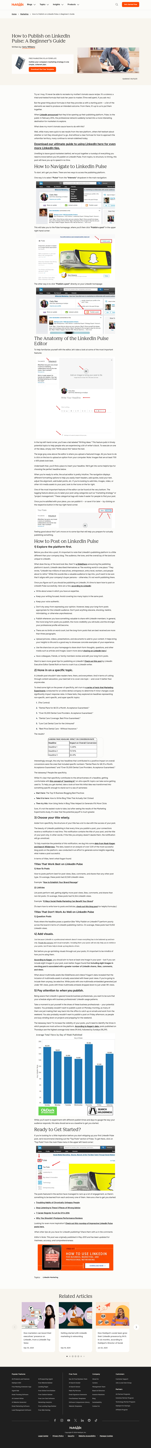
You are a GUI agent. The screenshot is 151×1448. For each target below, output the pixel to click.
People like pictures (45, 943)
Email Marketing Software (20, 1406)
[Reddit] (89, 1421)
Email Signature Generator (78, 1394)
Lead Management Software (21, 1410)
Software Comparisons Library (79, 1402)
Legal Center (43, 1436)
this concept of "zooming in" (62, 781)
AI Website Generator (19, 1402)
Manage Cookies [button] (106, 1436)
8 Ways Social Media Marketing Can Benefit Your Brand (68, 901)
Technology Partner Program (125, 1402)
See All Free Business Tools (78, 1379)
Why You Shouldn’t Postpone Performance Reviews (59, 1218)
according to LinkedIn (81, 586)
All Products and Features (20, 1379)
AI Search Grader (74, 1383)
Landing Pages (43, 1387)
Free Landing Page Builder (47, 1406)
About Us (95, 1379)
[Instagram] (61, 1421)
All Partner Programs (123, 1394)
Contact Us (96, 1406)
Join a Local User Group (124, 1383)
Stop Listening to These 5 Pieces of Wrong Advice (58, 1208)
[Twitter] (75, 1421)
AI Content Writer (18, 1398)
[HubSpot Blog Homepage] (18, 4)
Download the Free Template (42, 69)
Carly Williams (28, 47)
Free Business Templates (77, 1398)
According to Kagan (43, 960)
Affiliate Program (122, 1410)
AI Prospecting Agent (45, 1379)
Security (71, 1436)
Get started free (130, 4)
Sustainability (97, 1402)
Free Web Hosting (44, 1410)
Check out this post (93, 661)
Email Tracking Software (20, 1394)
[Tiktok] (96, 1421)
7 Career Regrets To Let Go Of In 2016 (53, 1213)
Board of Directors (98, 1391)
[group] (38, 1327)
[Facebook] (55, 1421)
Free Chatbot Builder (45, 1394)
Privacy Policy (58, 1436)
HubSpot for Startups (123, 1406)
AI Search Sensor (74, 1387)
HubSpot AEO (16, 1383)
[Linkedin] (82, 1421)
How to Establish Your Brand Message (60, 882)
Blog (94, 1398)
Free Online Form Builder (46, 1391)
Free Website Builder (45, 1383)
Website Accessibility (87, 1436)
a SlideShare (81, 564)
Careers (95, 1383)
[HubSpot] (75, 1427)
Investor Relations (98, 1394)
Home (14, 14)
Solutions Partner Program (125, 1398)
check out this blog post (87, 906)
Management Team (98, 1387)
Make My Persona (75, 1391)
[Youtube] (68, 1421)
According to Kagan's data (87, 1026)
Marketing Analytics (45, 1402)
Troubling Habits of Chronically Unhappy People (58, 1202)
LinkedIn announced (49, 115)
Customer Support (122, 1379)
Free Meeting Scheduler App (21, 1387)
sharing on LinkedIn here (94, 651)
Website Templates (75, 1406)
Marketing (24, 14)
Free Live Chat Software (46, 1398)
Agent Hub (15, 1391)
